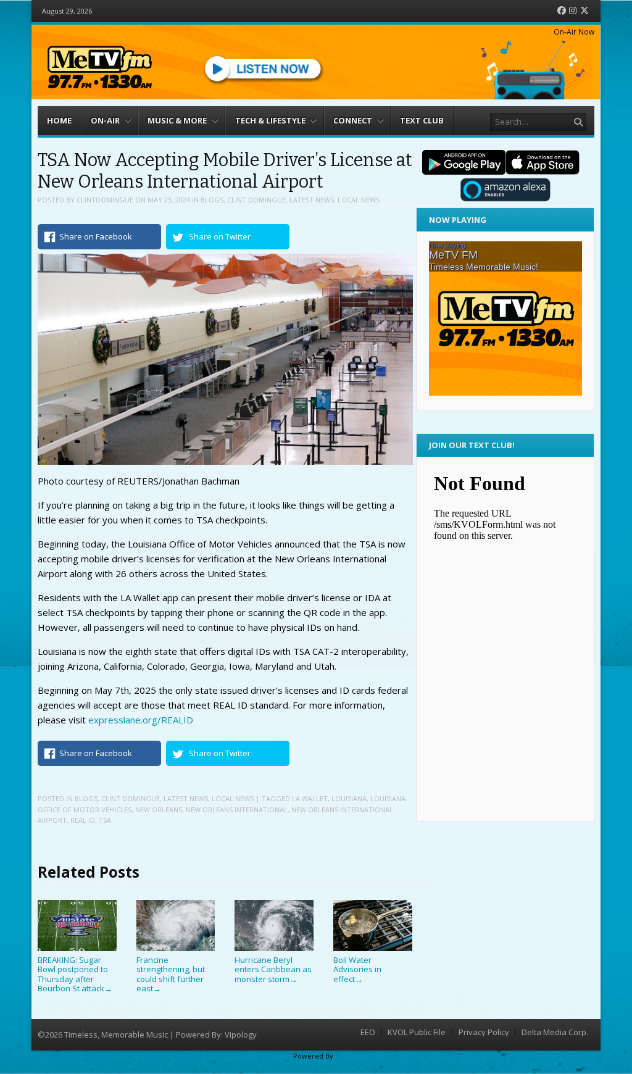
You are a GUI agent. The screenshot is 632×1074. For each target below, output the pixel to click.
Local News (359, 199)
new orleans (158, 809)
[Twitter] (584, 10)
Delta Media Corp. (555, 1032)
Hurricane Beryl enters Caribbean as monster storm (273, 969)
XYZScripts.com (364, 1055)
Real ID (82, 820)
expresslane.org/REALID (140, 720)
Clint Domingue (256, 199)
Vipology (241, 1034)
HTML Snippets (266, 1055)
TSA (105, 820)
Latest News (311, 199)
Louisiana (349, 798)
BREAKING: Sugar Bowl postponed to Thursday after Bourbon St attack (75, 974)
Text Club (422, 120)
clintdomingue (105, 199)
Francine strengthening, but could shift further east (170, 974)
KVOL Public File (417, 1032)
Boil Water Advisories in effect (357, 969)
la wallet (310, 798)
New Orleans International (237, 809)
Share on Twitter (220, 236)
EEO (367, 1032)
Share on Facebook (95, 236)
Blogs (212, 199)
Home (59, 120)
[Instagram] (572, 10)
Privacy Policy (484, 1032)
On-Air (105, 120)
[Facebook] (561, 10)
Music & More (177, 120)
